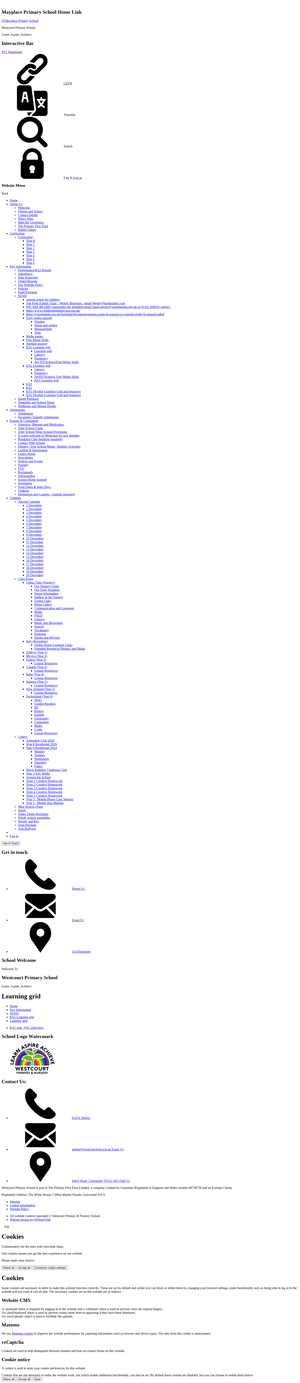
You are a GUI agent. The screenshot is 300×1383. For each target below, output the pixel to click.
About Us (16, 204)
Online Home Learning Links (53, 645)
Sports (22, 810)
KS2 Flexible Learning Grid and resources (53, 395)
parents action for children (43, 299)
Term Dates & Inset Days (34, 487)
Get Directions (81, 951)
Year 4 (30, 255)
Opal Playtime (27, 825)
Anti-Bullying (27, 828)
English (39, 715)
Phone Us (78, 888)
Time (37, 332)
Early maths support (39, 318)
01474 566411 (81, 1118)
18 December (34, 568)
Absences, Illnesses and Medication (41, 424)
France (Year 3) (36, 659)
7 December (34, 527)
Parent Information (46, 593)
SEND (22, 296)
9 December (34, 534)
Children (15, 498)
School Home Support (32, 479)
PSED (38, 615)
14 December (34, 553)
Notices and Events (30, 461)
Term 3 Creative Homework (44, 788)
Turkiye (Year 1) (36, 652)
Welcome (24, 207)
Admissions (17, 410)
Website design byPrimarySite (30, 1219)
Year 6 (30, 263)
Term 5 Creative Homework (44, 795)
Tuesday (39, 755)
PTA (21, 468)
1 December (34, 505)
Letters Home (27, 454)
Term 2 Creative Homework (44, 784)
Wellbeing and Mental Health (37, 406)
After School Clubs (30, 428)
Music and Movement (48, 623)
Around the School (38, 777)
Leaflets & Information (32, 450)
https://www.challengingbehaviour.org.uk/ (53, 310)
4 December (34, 516)
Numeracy (41, 358)
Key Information (20, 266)
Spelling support (36, 343)
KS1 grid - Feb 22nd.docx (27, 1027)
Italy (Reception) (37, 641)
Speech (39, 626)
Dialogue (40, 634)
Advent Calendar (29, 501)
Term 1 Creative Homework (44, 781)
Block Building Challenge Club (46, 770)
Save (37, 1379)
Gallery (23, 737)
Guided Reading (45, 703)
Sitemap (15, 1201)
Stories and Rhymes (47, 637)
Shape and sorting (45, 325)
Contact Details (28, 215)
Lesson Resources (46, 663)
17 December (34, 564)
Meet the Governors (31, 222)
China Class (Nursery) (40, 582)
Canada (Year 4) (36, 667)
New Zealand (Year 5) (40, 689)
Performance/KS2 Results (34, 270)
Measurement (43, 329)
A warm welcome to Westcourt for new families (48, 435)
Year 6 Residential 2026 (41, 744)
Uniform (23, 490)
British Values (27, 229)
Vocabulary (41, 630)
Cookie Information (22, 1205)
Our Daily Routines (47, 590)
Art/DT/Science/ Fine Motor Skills (56, 376)
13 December (34, 549)
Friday (38, 766)
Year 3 (30, 252)
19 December (34, 571)
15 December (34, 557)
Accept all (24, 1267)
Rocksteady (25, 472)
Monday (39, 751)
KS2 (29, 387)
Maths (38, 612)
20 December (34, 575)
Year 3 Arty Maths (38, 773)
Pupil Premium (27, 292)
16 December (34, 560)
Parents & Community (24, 421)
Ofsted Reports (27, 281)
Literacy (39, 354)
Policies (23, 288)
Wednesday (41, 759)
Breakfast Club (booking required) (40, 439)
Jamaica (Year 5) (37, 681)
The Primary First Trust (33, 226)
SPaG (38, 700)
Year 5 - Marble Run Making (44, 803)
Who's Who (25, 218)
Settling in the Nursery (48, 597)
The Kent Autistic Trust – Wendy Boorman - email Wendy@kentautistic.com (75, 303)
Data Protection (28, 277)
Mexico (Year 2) (36, 656)
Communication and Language (54, 608)
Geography (41, 718)
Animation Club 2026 (40, 740)
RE (36, 707)
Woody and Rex (28, 821)
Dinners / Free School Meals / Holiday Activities (49, 446)
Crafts (38, 729)
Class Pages (25, 579)
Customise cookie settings (50, 1267)
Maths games (34, 336)
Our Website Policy (30, 285)
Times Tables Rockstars (33, 814)
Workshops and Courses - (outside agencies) (46, 494)
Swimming (25, 483)
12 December (34, 545)
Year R (30, 241)
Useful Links (42, 601)
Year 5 (30, 259)
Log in (77, 177)
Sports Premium (28, 399)
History (39, 711)
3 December (34, 512)
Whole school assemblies (34, 817)
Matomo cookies (22, 1333)
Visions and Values (30, 211)
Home (14, 200)
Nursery (23, 465)
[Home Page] (20, 20)
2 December (34, 509)
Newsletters (25, 457)
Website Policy (19, 1209)
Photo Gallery (43, 604)
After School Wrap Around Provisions (42, 432)
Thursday (40, 762)
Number (39, 321)
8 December (34, 531)
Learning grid (43, 351)
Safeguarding (26, 476)
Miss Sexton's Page (30, 806)
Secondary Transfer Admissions (38, 417)
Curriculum (17, 233)
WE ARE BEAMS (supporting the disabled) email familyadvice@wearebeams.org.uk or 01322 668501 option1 (98, 307)
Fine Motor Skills (37, 340)
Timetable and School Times (36, 402)
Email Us (78, 920)
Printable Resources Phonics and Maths (59, 648)
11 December (34, 542)
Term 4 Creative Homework (44, 792)
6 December (34, 523)
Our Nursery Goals (46, 586)
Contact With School (31, 443)
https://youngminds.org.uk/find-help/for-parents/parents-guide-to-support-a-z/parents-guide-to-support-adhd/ (95, 314)
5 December (34, 520)
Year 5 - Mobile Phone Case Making (49, 799)
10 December (34, 538)
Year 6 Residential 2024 (41, 748)
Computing (41, 722)
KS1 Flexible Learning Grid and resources (53, 391)
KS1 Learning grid (38, 347)
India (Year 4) (35, 674)
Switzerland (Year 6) (39, 696)
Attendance (25, 274)
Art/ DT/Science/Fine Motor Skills (56, 362)
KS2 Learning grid (38, 365)
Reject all (8, 1267)
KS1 (29, 384)
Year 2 (30, 248)
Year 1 (30, 244)
